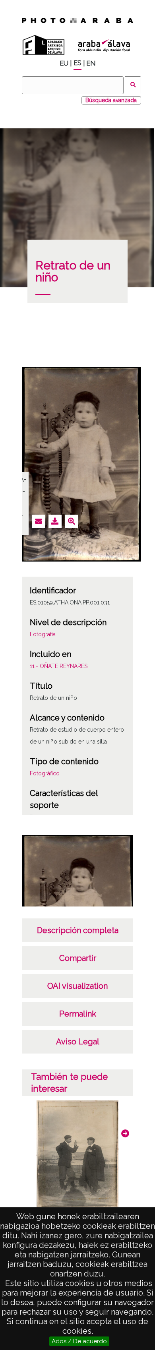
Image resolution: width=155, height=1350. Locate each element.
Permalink (77, 1014)
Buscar (133, 85)
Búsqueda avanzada (111, 100)
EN (90, 63)
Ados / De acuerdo (79, 1341)
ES (77, 63)
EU (64, 63)
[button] (125, 1133)
